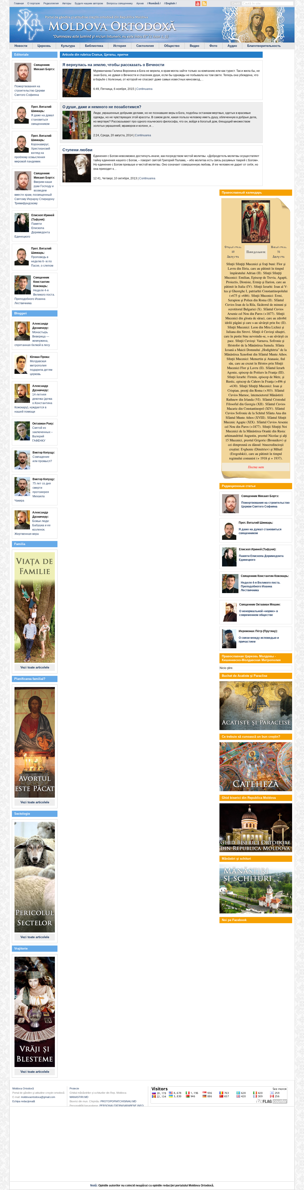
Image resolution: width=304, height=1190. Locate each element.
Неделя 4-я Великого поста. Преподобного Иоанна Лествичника (34, 290)
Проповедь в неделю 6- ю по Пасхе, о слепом (42, 257)
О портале (33, 3)
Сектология (145, 46)
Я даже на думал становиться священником (42, 115)
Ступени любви (77, 150)
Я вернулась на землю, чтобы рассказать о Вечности (113, 65)
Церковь (44, 46)
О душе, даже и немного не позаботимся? (101, 107)
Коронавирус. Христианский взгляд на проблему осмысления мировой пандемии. (32, 148)
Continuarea (144, 89)
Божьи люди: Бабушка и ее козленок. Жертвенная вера (32, 523)
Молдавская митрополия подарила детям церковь (41, 365)
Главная (19, 3)
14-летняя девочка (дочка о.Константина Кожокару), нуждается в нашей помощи (33, 398)
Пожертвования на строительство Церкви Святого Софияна (34, 80)
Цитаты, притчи (116, 54)
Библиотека (94, 46)
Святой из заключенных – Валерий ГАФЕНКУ (43, 432)
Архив (140, 3)
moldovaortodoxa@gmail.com (38, 1097)
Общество (172, 46)
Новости (20, 46)
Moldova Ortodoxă (23, 1088)
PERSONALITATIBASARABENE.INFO (122, 1105)
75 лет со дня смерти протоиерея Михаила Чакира (34, 490)
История (119, 46)
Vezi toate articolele (34, 667)
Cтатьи (97, 54)
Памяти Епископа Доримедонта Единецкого (34, 226)
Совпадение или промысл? (44, 457)
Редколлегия (51, 3)
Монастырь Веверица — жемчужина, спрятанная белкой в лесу (32, 334)
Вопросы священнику (120, 3)
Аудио (232, 46)
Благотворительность (264, 46)
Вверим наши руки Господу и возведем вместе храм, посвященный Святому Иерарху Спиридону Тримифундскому (34, 188)
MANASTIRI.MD (79, 1097)
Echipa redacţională (23, 1101)
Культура (68, 46)
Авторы (66, 3)
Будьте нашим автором (89, 3)
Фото (213, 46)
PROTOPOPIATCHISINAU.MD (118, 1101)
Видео (194, 46)
